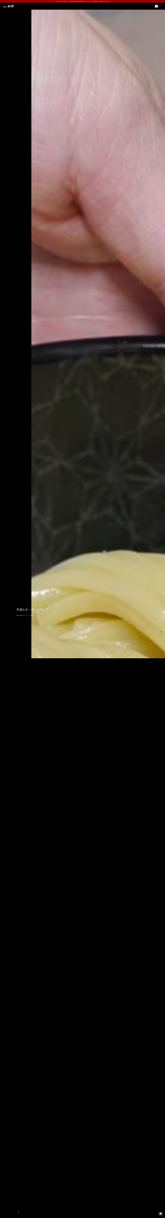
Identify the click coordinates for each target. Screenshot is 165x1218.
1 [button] (156, 1171)
